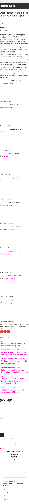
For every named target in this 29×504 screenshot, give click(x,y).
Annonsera (14, 438)
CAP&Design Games (8, 425)
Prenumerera (10, 429)
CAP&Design (6, 423)
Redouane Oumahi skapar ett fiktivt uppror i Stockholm (13, 391)
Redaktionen (14, 441)
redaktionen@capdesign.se (15, 460)
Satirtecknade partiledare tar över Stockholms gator (13, 344)
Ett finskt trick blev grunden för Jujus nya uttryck (14, 362)
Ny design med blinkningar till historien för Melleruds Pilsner (13, 353)
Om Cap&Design (14, 444)
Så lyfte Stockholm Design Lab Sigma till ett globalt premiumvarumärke (14, 381)
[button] (26, 6)
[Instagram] (2, 435)
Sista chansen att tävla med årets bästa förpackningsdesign (14, 371)
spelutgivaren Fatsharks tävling (9, 41)
